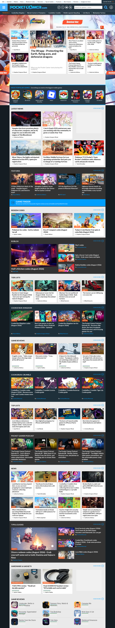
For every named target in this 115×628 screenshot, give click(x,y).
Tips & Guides (49, 2)
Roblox (16, 2)
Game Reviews (18, 341)
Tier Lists (40, 2)
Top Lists (15, 405)
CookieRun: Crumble (54, 13)
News (22, 2)
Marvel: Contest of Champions (36, 13)
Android (9, 2)
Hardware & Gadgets (21, 566)
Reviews (75, 2)
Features (58, 2)
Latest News (17, 109)
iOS (3, 2)
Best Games (67, 2)
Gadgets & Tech (86, 2)
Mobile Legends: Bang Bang (71, 13)
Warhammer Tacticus (99, 13)
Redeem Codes (30, 2)
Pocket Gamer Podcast (22, 436)
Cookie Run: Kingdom (17, 13)
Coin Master (86, 13)
